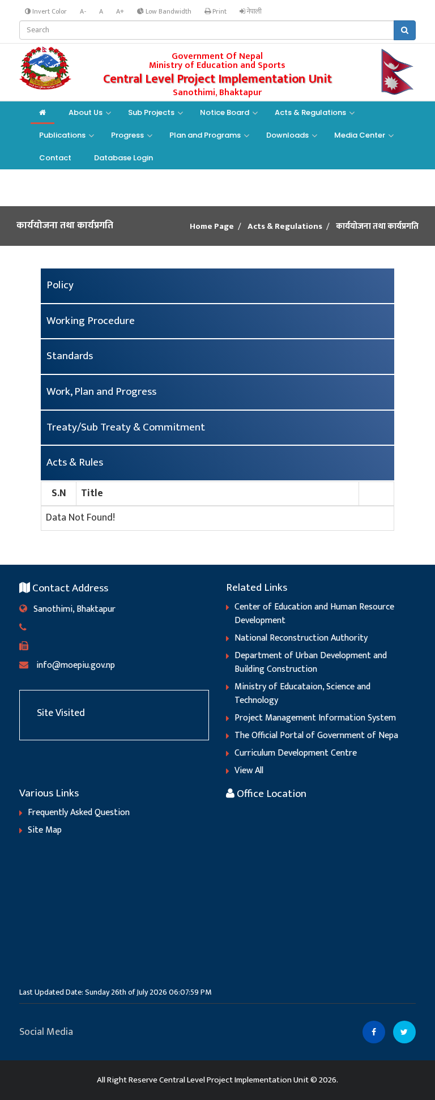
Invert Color (49, 11)
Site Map (45, 830)
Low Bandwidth (167, 11)
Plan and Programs (205, 135)
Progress (127, 135)
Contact (55, 157)
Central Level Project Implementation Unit (234, 1080)
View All (248, 770)
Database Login (123, 157)
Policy (60, 285)
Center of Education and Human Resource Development (314, 613)
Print (219, 11)
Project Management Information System (315, 718)
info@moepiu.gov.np (71, 665)
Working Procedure (90, 321)
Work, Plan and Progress (101, 391)
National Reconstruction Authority (301, 638)
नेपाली (253, 11)
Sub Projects (151, 112)
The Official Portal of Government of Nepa (316, 735)
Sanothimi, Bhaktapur (71, 609)
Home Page (212, 226)
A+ (120, 11)
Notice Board (224, 112)
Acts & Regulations (310, 112)
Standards (69, 356)
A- (83, 11)
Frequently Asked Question (79, 812)
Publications (62, 135)
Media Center (359, 135)
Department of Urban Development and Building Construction (310, 662)
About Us (86, 112)
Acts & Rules (74, 462)
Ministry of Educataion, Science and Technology (302, 693)
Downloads (287, 135)
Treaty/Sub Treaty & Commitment (125, 427)
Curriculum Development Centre (295, 753)
